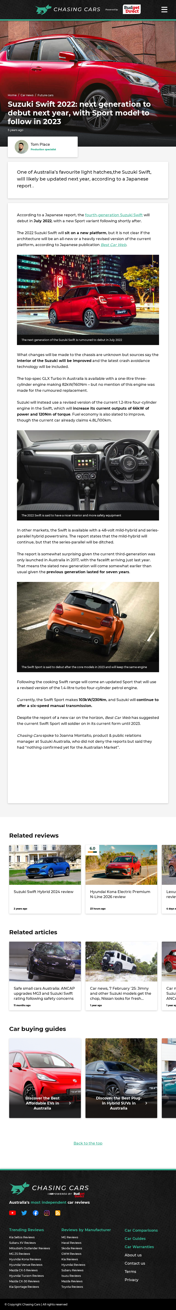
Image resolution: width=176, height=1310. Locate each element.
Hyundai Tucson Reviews (26, 1275)
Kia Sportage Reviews (24, 1286)
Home (12, 95)
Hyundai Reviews (73, 1264)
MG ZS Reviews (19, 1253)
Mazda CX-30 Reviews (24, 1281)
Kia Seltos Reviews (22, 1237)
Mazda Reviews (71, 1281)
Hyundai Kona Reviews (25, 1259)
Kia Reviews (69, 1259)
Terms (130, 1271)
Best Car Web (113, 245)
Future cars (45, 95)
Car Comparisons (141, 1230)
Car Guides (135, 1238)
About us (133, 1255)
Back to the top (88, 1143)
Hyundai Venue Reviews (25, 1264)
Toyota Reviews (72, 1286)
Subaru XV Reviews (22, 1242)
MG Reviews (69, 1237)
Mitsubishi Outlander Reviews (29, 1248)
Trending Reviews (26, 1230)
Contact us (135, 1263)
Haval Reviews (71, 1242)
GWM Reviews (71, 1253)
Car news (27, 95)
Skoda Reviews (71, 1248)
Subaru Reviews (72, 1270)
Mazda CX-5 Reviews (23, 1270)
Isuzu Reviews (71, 1275)
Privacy (131, 1280)
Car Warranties (139, 1247)
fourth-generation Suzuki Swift (114, 215)
